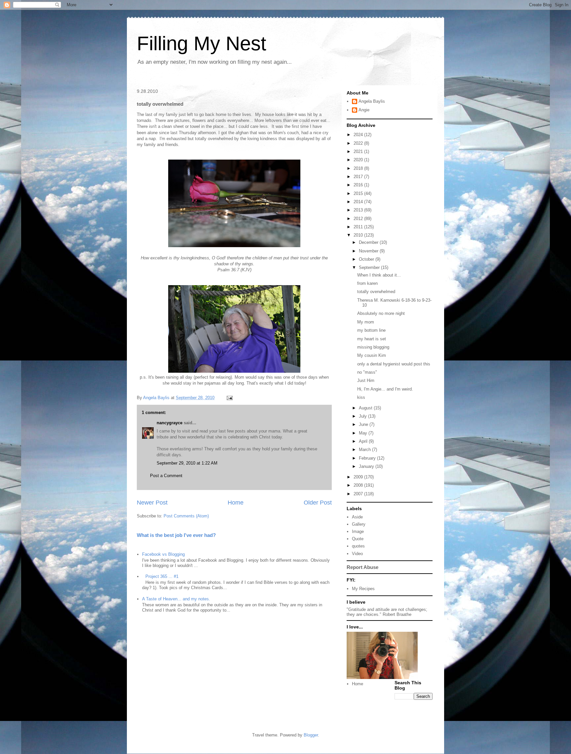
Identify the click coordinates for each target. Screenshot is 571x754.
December (369, 242)
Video (357, 553)
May (363, 433)
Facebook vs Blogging (163, 554)
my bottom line (371, 330)
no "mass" (367, 372)
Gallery (358, 524)
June (364, 424)
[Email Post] (229, 397)
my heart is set (371, 338)
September (370, 267)
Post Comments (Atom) (186, 515)
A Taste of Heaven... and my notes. (176, 598)
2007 (359, 493)
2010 (359, 235)
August (366, 407)
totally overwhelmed (376, 291)
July (363, 416)
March (365, 449)
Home (236, 502)
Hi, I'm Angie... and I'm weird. (385, 389)
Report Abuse (362, 567)
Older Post (318, 502)
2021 (359, 151)
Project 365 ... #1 (161, 576)
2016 (359, 184)
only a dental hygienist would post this (393, 363)
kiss (361, 397)
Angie (364, 109)
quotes (358, 546)
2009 (359, 476)
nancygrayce (169, 422)
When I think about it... (379, 275)
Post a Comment (166, 475)
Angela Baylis (372, 101)
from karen (367, 283)
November (369, 250)
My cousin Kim (371, 355)
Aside (357, 516)
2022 (359, 143)
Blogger (311, 735)
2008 (359, 485)
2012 (359, 218)
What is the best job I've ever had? (176, 535)
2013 (359, 209)
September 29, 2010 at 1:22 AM (187, 463)
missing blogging (373, 347)
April (364, 441)
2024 (359, 134)
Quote (357, 538)
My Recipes (363, 588)
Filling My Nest (201, 43)
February (368, 458)
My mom (365, 322)
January (367, 466)
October (367, 259)
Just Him (365, 380)
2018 (359, 168)
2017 (359, 176)
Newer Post (152, 502)
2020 (359, 159)
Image (358, 531)
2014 (359, 201)
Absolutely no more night (381, 313)
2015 (359, 193)
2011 (359, 226)
